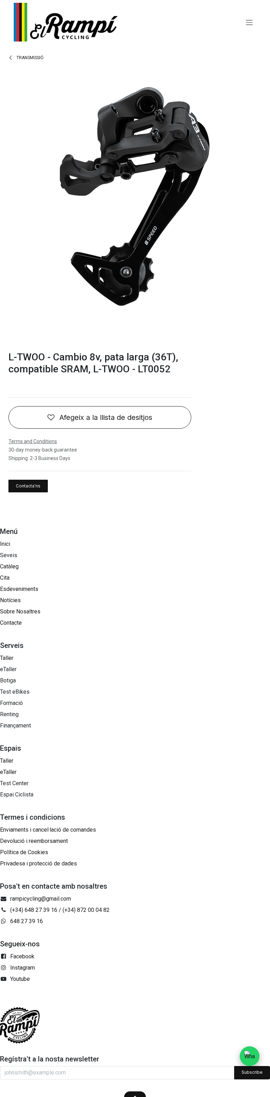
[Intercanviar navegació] (249, 22)
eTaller (8, 772)
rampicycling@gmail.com (40, 898)
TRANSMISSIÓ (29, 57)
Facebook (22, 956)
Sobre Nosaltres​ (20, 611)
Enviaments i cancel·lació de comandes (48, 829)
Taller (6, 658)
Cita (4, 577)
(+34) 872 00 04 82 (86, 910)
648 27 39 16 (26, 921)
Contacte (11, 622)
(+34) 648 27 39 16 (33, 910)
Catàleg (9, 566)
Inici (5, 544)
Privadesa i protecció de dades (38, 863)
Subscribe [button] (252, 1072)
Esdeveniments (19, 589)
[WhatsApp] (249, 1056)
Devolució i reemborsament (34, 841)
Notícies (10, 600)
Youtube (20, 979)
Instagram (22, 967)
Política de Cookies (24, 852)
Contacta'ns (28, 485)
